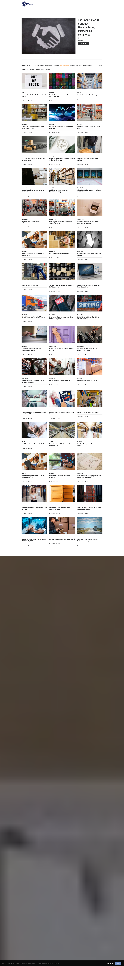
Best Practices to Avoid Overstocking (87, 380)
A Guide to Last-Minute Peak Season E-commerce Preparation (59, 508)
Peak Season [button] (47, 69)
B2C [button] (32, 65)
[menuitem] (67, 4)
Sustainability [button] (79, 65)
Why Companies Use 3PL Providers (31, 222)
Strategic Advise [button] (40, 65)
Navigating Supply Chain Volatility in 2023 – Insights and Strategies (89, 508)
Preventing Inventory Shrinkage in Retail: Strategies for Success (33, 381)
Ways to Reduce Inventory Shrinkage (87, 95)
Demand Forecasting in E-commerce (59, 253)
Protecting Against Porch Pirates (30, 285)
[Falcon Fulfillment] (27, 4)
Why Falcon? (66, 4)
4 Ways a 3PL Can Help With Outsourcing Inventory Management (33, 127)
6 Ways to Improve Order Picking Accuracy (60, 380)
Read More (83, 43)
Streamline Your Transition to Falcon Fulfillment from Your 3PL (87, 349)
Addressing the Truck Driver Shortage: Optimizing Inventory (87, 540)
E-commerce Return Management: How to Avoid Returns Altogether (88, 222)
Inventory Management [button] (64, 65)
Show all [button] (100, 65)
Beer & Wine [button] (72, 65)
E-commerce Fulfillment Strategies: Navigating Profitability (31, 349)
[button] (48, 36)
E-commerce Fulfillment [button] (88, 65)
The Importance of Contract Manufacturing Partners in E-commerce (88, 27)
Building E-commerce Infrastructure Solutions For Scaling (59, 191)
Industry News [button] (25, 69)
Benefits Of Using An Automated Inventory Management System (33, 476)
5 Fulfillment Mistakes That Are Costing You (33, 444)
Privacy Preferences (110, 963)
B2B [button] (35, 65)
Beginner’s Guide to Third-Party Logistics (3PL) (62, 539)
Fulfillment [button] (24, 65)
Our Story (75, 4)
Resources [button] (99, 4)
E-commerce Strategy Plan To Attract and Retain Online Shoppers (88, 286)
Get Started (91, 4)
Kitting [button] (28, 65)
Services (82, 4)
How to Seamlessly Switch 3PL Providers (88, 412)
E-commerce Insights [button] (40, 69)
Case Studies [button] (31, 69)
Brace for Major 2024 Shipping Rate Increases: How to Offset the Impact (89, 476)
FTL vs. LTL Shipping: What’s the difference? (33, 317)
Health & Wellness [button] (48, 65)
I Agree (118, 963)
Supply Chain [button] (56, 65)
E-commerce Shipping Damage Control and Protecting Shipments (61, 318)
